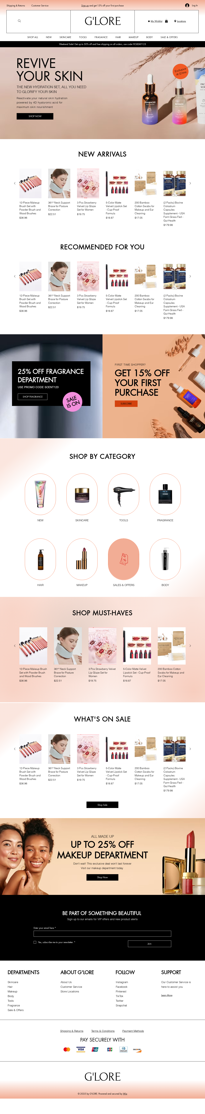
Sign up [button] (85, 5)
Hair (10, 986)
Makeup (12, 991)
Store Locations (70, 991)
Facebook (121, 986)
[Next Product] (190, 183)
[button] (166, 21)
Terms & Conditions (103, 1031)
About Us (66, 982)
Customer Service (39, 5)
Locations (181, 21)
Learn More (166, 995)
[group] (102, 198)
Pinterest (121, 991)
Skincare (13, 982)
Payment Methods (133, 1031)
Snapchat (121, 1005)
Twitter (119, 1000)
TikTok (119, 996)
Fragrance (14, 1005)
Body (11, 996)
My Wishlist (156, 21)
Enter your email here (45, 927)
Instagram (122, 982)
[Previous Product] (15, 183)
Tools (11, 1000)
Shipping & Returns (16, 5)
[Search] (19, 21)
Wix (125, 1093)
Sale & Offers (16, 1010)
